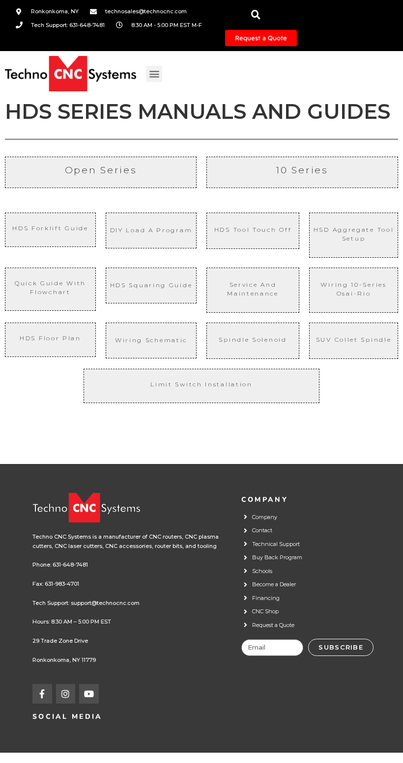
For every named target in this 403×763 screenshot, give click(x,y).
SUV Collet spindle (354, 339)
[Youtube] (89, 694)
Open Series (101, 170)
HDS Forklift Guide (50, 228)
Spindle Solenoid (253, 339)
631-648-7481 (70, 564)
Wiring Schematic (151, 340)
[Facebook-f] (42, 694)
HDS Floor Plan (50, 338)
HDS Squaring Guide (151, 285)
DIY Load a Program (151, 230)
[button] (154, 74)
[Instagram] (66, 694)
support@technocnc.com (105, 603)
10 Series (302, 170)
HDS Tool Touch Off (253, 229)
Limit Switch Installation (201, 384)
